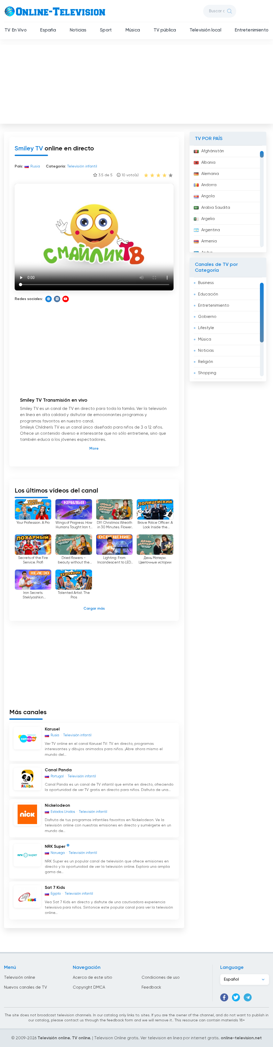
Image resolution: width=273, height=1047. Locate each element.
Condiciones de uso (161, 978)
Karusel (52, 729)
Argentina (210, 230)
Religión (205, 362)
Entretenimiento (251, 30)
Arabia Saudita (215, 208)
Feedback (151, 987)
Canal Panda (58, 770)
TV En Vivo (16, 30)
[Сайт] (48, 299)
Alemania (210, 174)
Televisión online (19, 978)
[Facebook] (224, 997)
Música (132, 30)
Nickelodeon (57, 806)
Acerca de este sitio (92, 978)
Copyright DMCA (89, 987)
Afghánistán (212, 151)
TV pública (165, 30)
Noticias (78, 30)
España (48, 30)
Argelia (208, 219)
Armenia (209, 241)
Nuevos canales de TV (25, 987)
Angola (208, 196)
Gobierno (207, 317)
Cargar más (94, 608)
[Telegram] (248, 997)
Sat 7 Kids (55, 888)
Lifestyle (206, 328)
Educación (208, 294)
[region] (228, 199)
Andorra (208, 185)
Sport (106, 30)
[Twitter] (236, 997)
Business (206, 283)
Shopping (207, 373)
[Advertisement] (137, 83)
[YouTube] (65, 299)
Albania (208, 163)
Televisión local (205, 30)
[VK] (57, 299)
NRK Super (55, 847)
